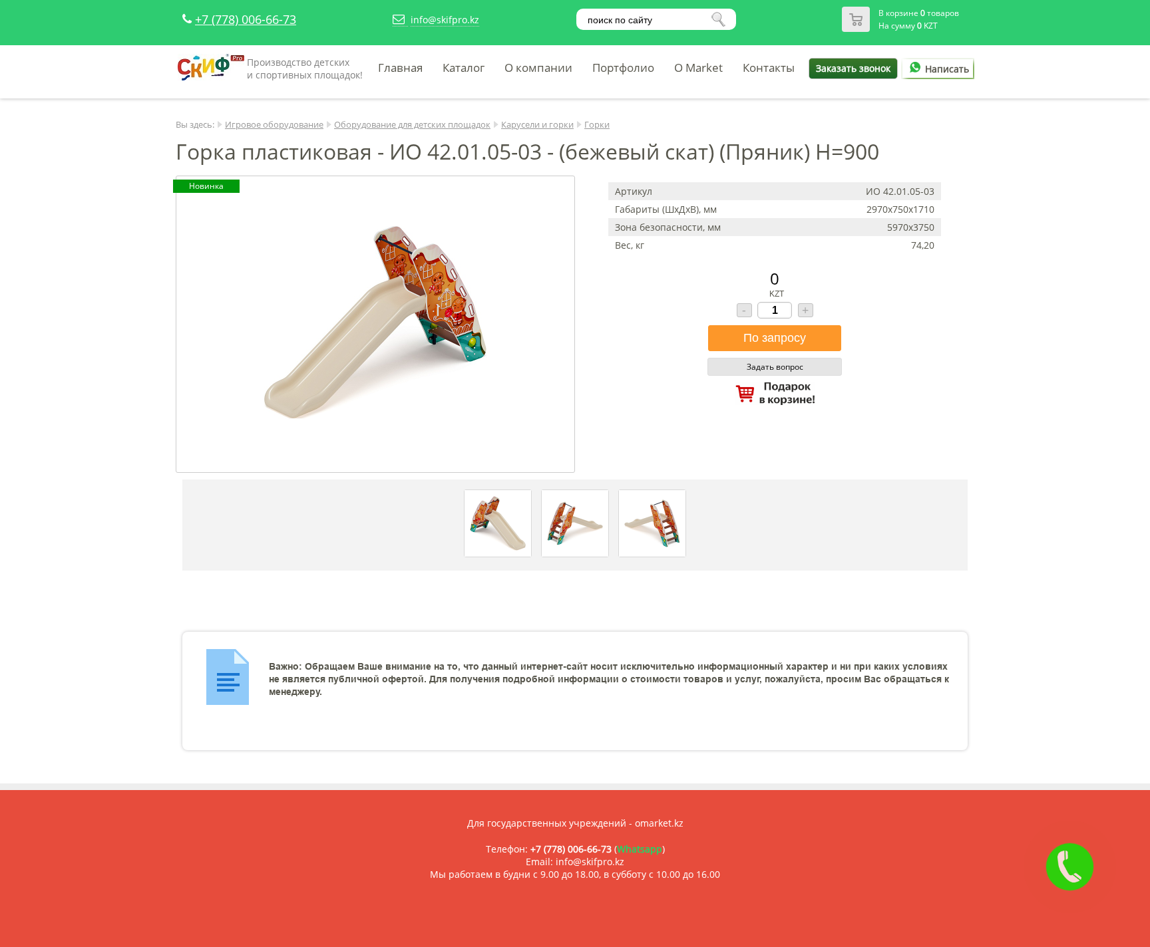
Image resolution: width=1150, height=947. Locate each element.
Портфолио (623, 67)
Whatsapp (639, 849)
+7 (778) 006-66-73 (245, 19)
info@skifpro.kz (445, 19)
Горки (597, 124)
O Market (698, 67)
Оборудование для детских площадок (412, 124)
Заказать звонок (853, 68)
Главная (400, 67)
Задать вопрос (775, 366)
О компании (538, 67)
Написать (947, 69)
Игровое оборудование (274, 124)
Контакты (769, 67)
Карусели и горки (537, 124)
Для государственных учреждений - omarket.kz (575, 823)
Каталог (463, 67)
